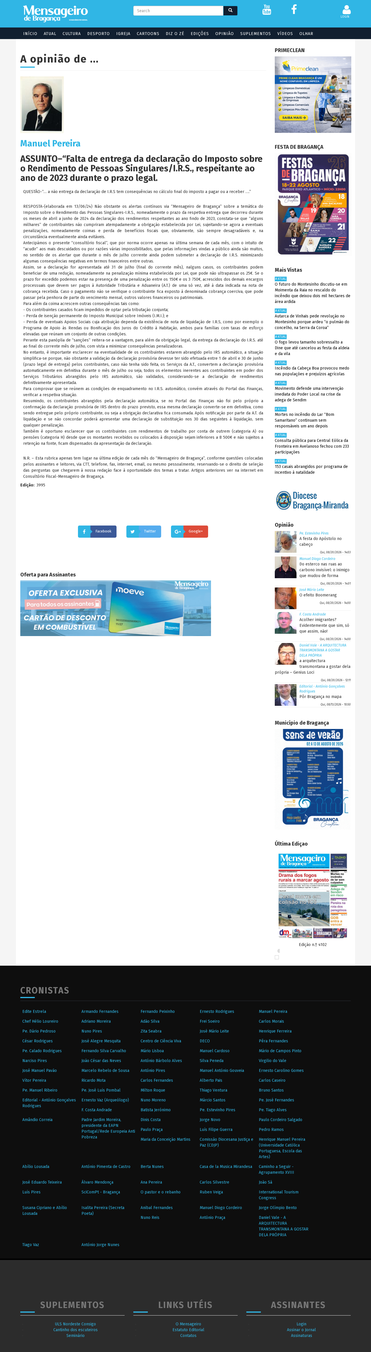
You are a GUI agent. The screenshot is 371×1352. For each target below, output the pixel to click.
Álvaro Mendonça (97, 1182)
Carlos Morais (271, 1021)
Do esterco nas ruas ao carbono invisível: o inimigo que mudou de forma (324, 570)
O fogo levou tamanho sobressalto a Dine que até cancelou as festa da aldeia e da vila (312, 348)
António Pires (153, 1070)
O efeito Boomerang (318, 595)
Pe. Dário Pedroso (39, 1031)
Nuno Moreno (153, 1100)
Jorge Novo (210, 1119)
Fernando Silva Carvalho (103, 1050)
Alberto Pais (211, 1080)
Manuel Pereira (273, 1011)
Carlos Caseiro (272, 1080)
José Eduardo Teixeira (42, 1182)
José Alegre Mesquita (101, 1041)
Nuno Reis (150, 1217)
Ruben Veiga (211, 1192)
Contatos (188, 1335)
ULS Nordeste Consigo (75, 1324)
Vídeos (285, 33)
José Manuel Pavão (39, 1070)
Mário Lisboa (152, 1050)
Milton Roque (153, 1090)
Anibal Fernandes (157, 1207)
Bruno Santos (271, 1090)
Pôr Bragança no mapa (320, 696)
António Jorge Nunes (100, 1244)
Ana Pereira (151, 1182)
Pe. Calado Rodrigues (42, 1050)
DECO (205, 1041)
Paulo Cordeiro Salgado (280, 1119)
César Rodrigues (37, 1041)
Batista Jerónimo (156, 1109)
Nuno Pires (91, 1031)
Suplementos (255, 33)
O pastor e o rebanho (161, 1192)
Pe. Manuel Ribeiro (39, 1090)
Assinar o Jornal (301, 1329)
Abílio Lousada (35, 1166)
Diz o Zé (175, 33)
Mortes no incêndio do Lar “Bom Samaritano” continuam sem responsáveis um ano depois (304, 420)
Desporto (98, 33)
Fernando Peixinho (158, 1011)
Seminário (75, 1335)
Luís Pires (31, 1192)
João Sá (265, 1182)
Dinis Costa (151, 1119)
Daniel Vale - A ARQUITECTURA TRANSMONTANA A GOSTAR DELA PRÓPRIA (322, 650)
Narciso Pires (34, 1060)
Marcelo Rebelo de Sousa (105, 1070)
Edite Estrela (34, 1011)
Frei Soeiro (210, 1021)
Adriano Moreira (96, 1021)
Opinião (224, 33)
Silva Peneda (211, 1060)
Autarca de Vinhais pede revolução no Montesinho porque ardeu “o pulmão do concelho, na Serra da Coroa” (312, 322)
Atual (50, 33)
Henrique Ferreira (275, 1031)
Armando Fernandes (100, 1011)
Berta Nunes (152, 1166)
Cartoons (148, 33)
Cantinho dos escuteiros (75, 1329)
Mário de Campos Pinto (280, 1050)
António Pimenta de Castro (105, 1166)
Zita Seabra (151, 1031)
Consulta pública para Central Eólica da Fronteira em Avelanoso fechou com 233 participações (312, 446)
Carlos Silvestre (214, 1182)
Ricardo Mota (93, 1080)
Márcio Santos (212, 1100)
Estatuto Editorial (188, 1329)
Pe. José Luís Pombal (101, 1090)
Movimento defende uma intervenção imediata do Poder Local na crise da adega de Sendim (309, 394)
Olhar (306, 33)
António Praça (212, 1217)
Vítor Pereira (34, 1080)
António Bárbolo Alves (161, 1060)
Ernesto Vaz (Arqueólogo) (105, 1100)
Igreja (123, 33)
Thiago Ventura (213, 1090)
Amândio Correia (37, 1119)
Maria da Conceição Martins (165, 1139)
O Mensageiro (188, 1324)
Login (301, 1324)
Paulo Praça (152, 1129)
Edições (200, 33)
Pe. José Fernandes (276, 1100)
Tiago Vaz (30, 1244)
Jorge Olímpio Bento (278, 1207)
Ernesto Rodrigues (217, 1011)
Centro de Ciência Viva (161, 1041)
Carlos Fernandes (157, 1080)
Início (30, 33)
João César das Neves (101, 1060)
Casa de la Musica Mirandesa (226, 1166)
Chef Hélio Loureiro (40, 1021)
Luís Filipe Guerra (216, 1129)
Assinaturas (301, 1335)
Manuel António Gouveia (222, 1070)
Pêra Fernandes (273, 1041)
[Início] (55, 13)
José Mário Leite (311, 590)
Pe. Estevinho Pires (314, 533)
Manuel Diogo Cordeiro (317, 559)
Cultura (72, 33)
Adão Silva (150, 1021)
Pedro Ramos (271, 1129)
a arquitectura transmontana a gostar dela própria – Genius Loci (312, 666)
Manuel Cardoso (215, 1050)
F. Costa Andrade (312, 614)
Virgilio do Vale (272, 1060)
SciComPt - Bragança (100, 1192)
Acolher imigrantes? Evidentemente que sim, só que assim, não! (324, 625)
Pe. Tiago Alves (273, 1109)
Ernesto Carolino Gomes (281, 1070)
